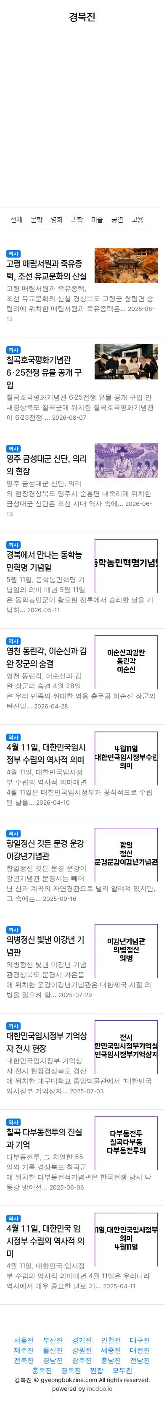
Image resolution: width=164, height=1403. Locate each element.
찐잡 (96, 1370)
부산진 (53, 1340)
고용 (137, 220)
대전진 (140, 1350)
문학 (36, 220)
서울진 (24, 1340)
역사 (13, 253)
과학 (77, 220)
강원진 (82, 1350)
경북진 (71, 1370)
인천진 (111, 1340)
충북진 (42, 1370)
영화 (57, 220)
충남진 (111, 1360)
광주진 (82, 1360)
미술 (97, 220)
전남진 (140, 1360)
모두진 (122, 1370)
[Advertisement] (82, 121)
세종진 (111, 1350)
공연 (117, 220)
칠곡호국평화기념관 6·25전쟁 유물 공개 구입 (44, 372)
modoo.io (99, 1388)
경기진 (82, 1340)
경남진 (53, 1360)
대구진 (140, 1340)
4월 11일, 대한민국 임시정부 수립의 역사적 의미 (45, 1241)
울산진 (53, 1350)
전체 (16, 220)
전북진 (24, 1360)
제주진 (24, 1350)
